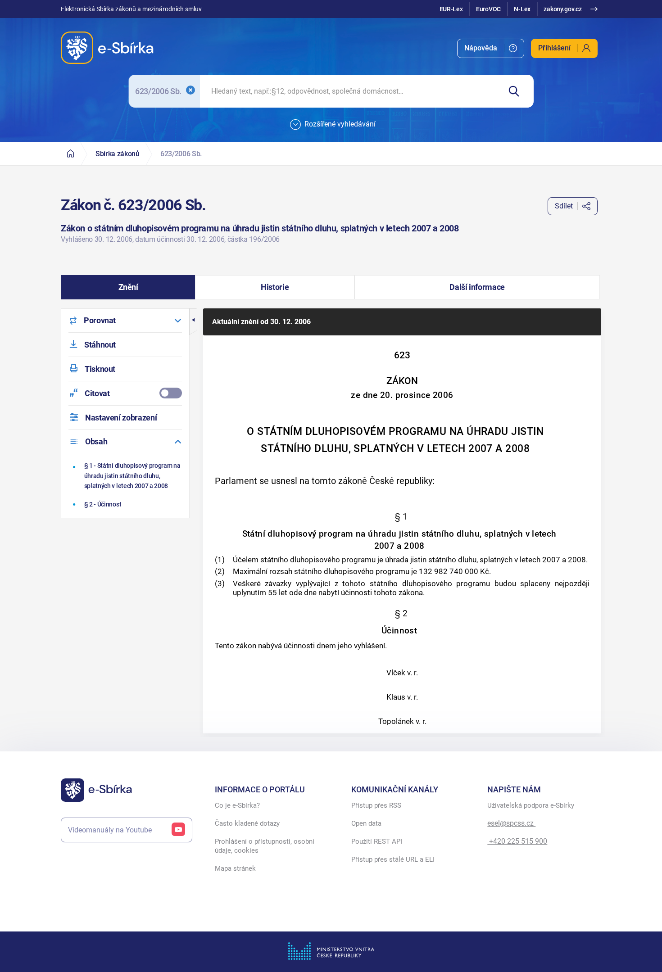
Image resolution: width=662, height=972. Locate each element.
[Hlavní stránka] (70, 153)
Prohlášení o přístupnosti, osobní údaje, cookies (264, 845)
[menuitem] (490, 48)
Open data (366, 823)
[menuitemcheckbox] (125, 393)
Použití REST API (376, 841)
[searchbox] (350, 91)
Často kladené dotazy (247, 823)
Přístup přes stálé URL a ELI (393, 859)
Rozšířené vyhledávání (340, 124)
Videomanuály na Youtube (110, 830)
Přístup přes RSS (376, 805)
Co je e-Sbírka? (237, 805)
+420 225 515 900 (517, 841)
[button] (128, 287)
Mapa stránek (235, 868)
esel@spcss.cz (511, 823)
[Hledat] (517, 91)
